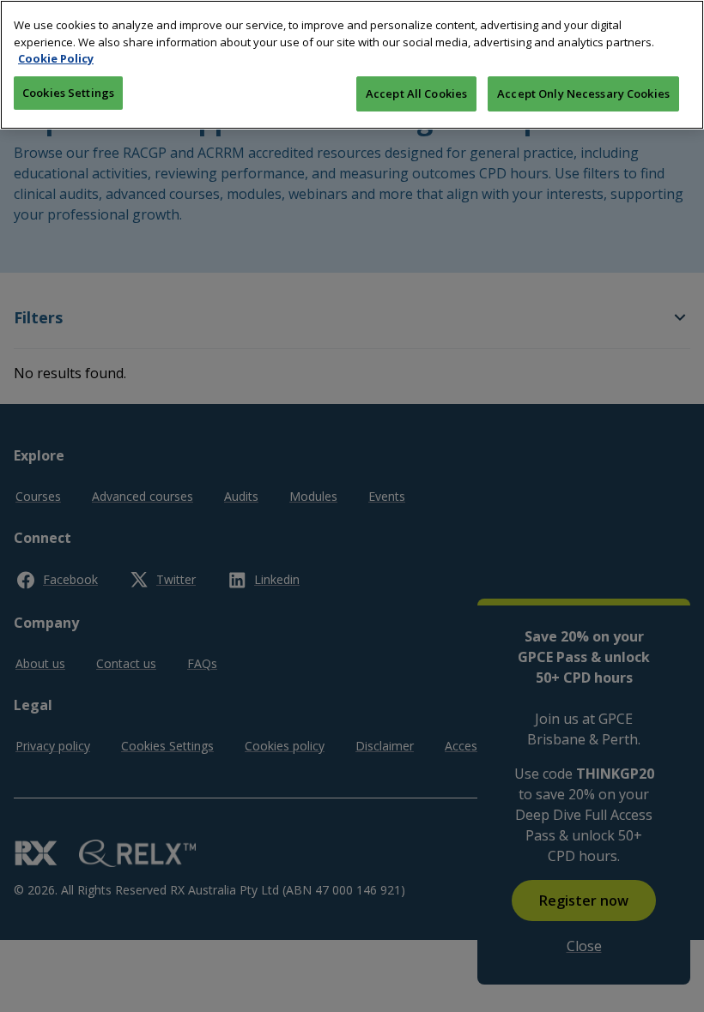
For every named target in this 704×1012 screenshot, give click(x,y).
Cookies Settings (68, 92)
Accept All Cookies (416, 93)
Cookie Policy (56, 58)
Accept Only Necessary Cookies (583, 93)
